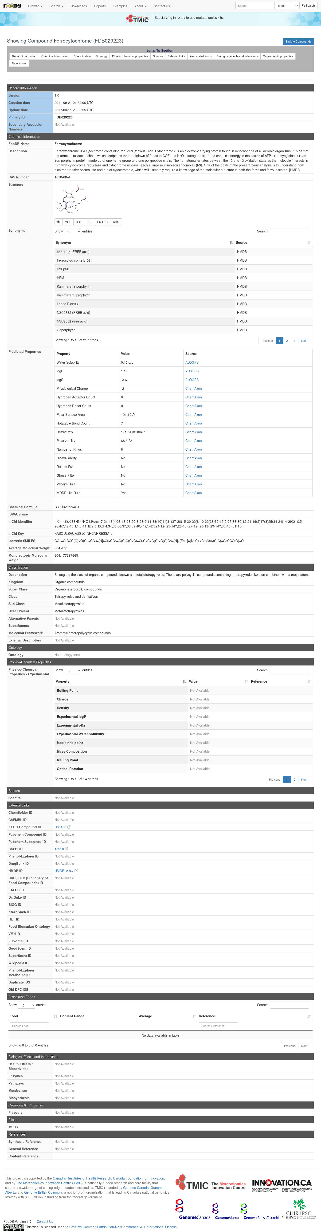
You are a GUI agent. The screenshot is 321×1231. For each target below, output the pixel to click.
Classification (82, 56)
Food (14, 1016)
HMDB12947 (64, 870)
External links (176, 56)
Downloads (78, 6)
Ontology (101, 56)
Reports (100, 6)
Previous (267, 340)
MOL (68, 222)
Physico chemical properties (130, 56)
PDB (89, 222)
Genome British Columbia (43, 1192)
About (139, 6)
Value (193, 681)
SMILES (102, 222)
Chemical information (55, 56)
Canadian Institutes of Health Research (82, 1178)
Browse (34, 6)
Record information (24, 56)
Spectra (158, 56)
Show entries (73, 231)
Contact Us (161, 6)
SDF (79, 222)
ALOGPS (192, 362)
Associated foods (201, 56)
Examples (120, 6)
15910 (60, 848)
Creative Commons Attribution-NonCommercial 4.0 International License (123, 1226)
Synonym (63, 242)
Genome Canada (136, 1187)
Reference (259, 681)
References (19, 63)
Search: (263, 231)
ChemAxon (193, 388)
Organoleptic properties (278, 56)
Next (304, 340)
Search (55, 6)
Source (241, 242)
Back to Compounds (298, 41)
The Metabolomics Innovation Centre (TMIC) (49, 1182)
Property (62, 681)
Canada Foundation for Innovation (138, 1178)
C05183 (61, 827)
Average (145, 1016)
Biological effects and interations (237, 56)
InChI (116, 222)
